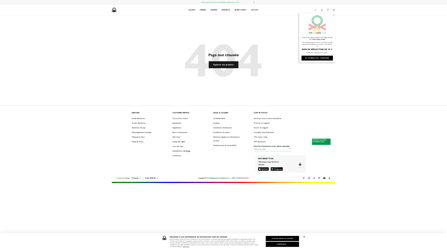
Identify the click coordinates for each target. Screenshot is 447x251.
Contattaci (176, 155)
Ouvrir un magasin (261, 128)
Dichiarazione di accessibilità (224, 145)
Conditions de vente (221, 132)
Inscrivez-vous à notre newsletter (268, 118)
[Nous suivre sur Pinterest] (319, 178)
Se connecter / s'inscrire (317, 58)
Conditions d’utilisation (222, 128)
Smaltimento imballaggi (181, 151)
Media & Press (138, 141)
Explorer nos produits (223, 65)
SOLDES (191, 10)
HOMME (213, 10)
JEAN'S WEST (241, 10)
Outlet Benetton (139, 123)
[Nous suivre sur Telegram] (314, 178)
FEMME (203, 10)
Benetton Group (138, 128)
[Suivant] (254, 2)
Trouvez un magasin (262, 123)
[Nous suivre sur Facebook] (304, 178)
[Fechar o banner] (304, 237)
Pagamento (176, 128)
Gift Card (176, 137)
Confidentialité (219, 118)
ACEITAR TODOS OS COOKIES (282, 238)
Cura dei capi (177, 146)
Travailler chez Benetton (264, 132)
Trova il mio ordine (180, 118)
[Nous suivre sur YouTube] (324, 178)
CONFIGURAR (281, 244)
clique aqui (186, 246)
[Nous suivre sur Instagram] (309, 178)
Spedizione (176, 123)
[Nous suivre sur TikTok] (329, 178)
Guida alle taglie (178, 141)
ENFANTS (226, 10)
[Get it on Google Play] (277, 169)
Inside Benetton (138, 118)
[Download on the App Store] (263, 169)
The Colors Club (261, 137)
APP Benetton (260, 141)
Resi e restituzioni (179, 132)
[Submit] (290, 148)
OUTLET (255, 10)
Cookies (216, 123)
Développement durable (141, 132)
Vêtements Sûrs (138, 137)
